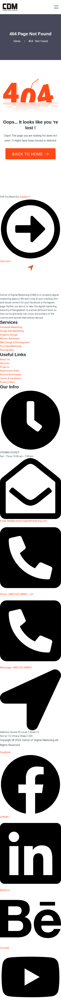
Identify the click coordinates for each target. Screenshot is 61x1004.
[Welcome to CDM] (10, 7)
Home (17, 41)
